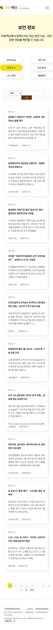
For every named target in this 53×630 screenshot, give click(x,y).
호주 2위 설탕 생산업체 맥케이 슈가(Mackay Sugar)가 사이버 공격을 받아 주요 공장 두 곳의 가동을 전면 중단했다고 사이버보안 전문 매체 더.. (26, 411)
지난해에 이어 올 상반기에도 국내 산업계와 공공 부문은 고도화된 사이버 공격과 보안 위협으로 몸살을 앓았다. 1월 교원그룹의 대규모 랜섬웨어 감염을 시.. (26, 179)
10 (21, 589)
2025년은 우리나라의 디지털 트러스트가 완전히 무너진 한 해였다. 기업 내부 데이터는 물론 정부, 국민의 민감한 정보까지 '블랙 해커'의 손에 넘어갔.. (26, 506)
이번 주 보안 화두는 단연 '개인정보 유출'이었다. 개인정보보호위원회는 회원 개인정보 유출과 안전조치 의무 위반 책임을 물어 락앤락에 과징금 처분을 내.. (26, 133)
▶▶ (32, 589)
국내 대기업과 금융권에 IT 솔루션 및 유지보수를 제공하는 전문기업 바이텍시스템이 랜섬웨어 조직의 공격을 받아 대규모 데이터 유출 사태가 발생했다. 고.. (26, 318)
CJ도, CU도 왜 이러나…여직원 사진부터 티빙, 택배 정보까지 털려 (26, 539)
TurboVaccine (12, 608)
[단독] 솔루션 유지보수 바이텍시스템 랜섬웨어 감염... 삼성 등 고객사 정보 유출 (26, 304)
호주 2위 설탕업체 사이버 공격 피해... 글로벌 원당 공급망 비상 (26, 397)
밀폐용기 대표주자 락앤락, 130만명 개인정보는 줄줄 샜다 (26, 118)
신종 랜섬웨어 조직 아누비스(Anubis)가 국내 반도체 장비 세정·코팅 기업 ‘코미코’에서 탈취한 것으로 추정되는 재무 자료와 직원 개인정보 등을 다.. (26, 365)
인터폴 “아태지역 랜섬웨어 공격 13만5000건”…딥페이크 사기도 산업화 (26, 257)
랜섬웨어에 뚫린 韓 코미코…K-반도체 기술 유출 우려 (26, 350)
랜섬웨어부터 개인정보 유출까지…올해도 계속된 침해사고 (26, 165)
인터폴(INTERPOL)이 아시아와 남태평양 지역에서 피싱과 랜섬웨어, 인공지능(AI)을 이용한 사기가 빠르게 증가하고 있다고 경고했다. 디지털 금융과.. (26, 272)
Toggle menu (47, 9)
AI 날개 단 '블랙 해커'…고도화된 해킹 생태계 (26, 492)
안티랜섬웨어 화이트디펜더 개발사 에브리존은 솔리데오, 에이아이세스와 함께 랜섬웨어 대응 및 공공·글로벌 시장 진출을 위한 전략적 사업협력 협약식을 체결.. (26, 460)
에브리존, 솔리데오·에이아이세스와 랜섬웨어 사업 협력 (26, 446)
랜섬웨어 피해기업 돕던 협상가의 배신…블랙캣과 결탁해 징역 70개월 (26, 211)
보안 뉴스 (11, 111)
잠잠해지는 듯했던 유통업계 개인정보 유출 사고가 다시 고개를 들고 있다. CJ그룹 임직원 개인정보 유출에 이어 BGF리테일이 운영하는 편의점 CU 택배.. (26, 553)
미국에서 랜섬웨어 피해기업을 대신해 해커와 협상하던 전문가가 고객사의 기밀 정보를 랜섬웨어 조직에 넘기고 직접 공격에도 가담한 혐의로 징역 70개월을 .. (26, 225)
